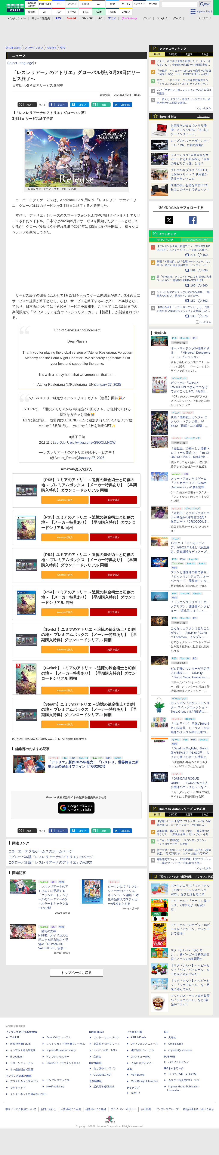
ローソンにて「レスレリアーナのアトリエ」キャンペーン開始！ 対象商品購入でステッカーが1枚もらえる (123, 895)
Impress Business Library (61, 1050)
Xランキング (167, 234)
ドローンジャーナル (21, 1063)
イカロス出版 (134, 1032)
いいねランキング (197, 239)
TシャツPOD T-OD (105, 1050)
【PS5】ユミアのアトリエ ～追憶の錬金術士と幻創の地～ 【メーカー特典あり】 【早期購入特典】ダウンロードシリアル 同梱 (88, 522)
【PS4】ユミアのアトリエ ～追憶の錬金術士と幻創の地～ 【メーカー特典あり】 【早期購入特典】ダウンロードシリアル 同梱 (88, 597)
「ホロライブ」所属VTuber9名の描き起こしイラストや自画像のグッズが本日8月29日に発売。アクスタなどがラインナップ (190, 732)
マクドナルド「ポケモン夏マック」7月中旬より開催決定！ (190, 905)
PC (100, 18)
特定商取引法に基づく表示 (198, 1109)
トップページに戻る (76, 973)
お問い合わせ (48, 1109)
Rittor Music (96, 1032)
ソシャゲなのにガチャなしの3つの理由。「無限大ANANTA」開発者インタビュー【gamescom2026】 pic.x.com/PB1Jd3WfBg (183, 296)
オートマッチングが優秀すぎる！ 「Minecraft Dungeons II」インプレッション (190, 353)
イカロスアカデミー (142, 1063)
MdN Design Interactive (144, 1081)
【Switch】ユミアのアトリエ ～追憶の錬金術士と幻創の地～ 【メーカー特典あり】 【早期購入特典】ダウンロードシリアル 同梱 (88, 673)
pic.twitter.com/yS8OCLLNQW (92, 442)
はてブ (82, 104)
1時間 (157, 54)
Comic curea (175, 1043)
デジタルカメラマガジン (24, 1081)
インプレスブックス (58, 1080)
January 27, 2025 (108, 384)
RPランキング (165, 239)
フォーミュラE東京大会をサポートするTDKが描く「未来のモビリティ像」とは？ (190, 159)
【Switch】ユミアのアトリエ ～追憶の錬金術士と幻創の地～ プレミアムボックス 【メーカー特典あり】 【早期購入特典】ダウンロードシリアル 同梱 (89, 634)
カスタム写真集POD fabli (183, 1080)
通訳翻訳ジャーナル (142, 1050)
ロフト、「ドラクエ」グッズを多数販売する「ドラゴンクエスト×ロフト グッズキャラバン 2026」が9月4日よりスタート (183, 84)
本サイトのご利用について (20, 1109)
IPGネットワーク (174, 1068)
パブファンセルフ (178, 1061)
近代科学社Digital (103, 1086)
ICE (166, 1032)
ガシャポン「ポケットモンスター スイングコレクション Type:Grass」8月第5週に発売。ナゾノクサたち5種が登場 (190, 711)
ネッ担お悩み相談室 (21, 1069)
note (104, 104)
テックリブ (133, 1087)
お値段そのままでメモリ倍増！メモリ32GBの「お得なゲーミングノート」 (189, 130)
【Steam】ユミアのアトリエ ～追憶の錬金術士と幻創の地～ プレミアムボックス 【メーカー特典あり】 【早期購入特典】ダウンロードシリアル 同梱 (89, 709)
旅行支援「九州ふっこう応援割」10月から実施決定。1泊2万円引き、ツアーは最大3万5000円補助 (184, 853)
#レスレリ (62, 442)
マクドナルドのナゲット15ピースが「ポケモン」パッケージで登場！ (190, 929)
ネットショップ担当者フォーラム (65, 1043)
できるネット (17, 1087)
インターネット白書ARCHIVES (28, 1094)
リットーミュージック (106, 1037)
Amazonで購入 (65, 500)
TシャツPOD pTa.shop (182, 1073)
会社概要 (146, 1109)
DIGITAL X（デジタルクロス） (63, 1063)
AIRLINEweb (138, 1037)
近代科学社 (95, 1081)
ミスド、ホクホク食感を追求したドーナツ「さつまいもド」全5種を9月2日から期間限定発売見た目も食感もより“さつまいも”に (184, 65)
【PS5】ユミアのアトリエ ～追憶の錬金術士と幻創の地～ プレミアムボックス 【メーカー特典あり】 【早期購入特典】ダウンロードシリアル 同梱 (89, 485)
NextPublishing (55, 1086)
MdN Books (137, 1074)
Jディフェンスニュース (144, 1043)
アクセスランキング (172, 48)
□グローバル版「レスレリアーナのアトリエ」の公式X (50, 862)
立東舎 (97, 1056)
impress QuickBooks (180, 1050)
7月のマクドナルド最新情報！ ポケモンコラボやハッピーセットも (186, 877)
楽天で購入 (113, 500)
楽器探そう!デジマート (106, 1043)
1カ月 (205, 54)
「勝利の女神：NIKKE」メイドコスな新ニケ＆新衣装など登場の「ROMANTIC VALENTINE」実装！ (53, 939)
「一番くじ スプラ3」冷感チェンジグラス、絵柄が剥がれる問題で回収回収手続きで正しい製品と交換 (183, 103)
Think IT (14, 1037)
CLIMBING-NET (102, 1074)
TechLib (135, 1092)
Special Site (167, 116)
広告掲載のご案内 (71, 1109)
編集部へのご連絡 (96, 1109)
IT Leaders (16, 1056)
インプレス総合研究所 (23, 1050)
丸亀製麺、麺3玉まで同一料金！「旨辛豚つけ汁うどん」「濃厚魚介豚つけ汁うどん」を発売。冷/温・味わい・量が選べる (183, 834)
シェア (61, 104)
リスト (42, 104)
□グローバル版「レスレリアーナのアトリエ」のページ (51, 857)
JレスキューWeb (140, 1056)
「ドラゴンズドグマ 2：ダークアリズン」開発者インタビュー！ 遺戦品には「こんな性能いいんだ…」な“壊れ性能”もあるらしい (190, 610)
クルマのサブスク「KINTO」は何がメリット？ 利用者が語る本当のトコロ (190, 174)
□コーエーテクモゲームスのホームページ (41, 851)
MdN (129, 1069)
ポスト (30, 104)
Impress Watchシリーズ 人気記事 (182, 809)
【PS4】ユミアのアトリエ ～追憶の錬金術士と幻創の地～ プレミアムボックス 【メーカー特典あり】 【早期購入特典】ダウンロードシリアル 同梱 (89, 559)
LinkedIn (125, 104)
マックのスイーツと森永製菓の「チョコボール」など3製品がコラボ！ (190, 1000)
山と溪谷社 (95, 1063)
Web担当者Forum (20, 1043)
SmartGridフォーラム (58, 1037)
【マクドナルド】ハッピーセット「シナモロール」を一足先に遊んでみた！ (190, 985)
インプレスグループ (167, 1109)
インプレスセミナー (58, 1056)
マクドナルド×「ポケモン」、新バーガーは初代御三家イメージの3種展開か (190, 954)
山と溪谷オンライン (105, 1068)
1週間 (189, 54)
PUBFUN (169, 1056)
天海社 (172, 1037)
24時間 (173, 54)
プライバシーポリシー (123, 1109)
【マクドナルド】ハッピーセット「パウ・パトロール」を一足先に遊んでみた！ (190, 970)
